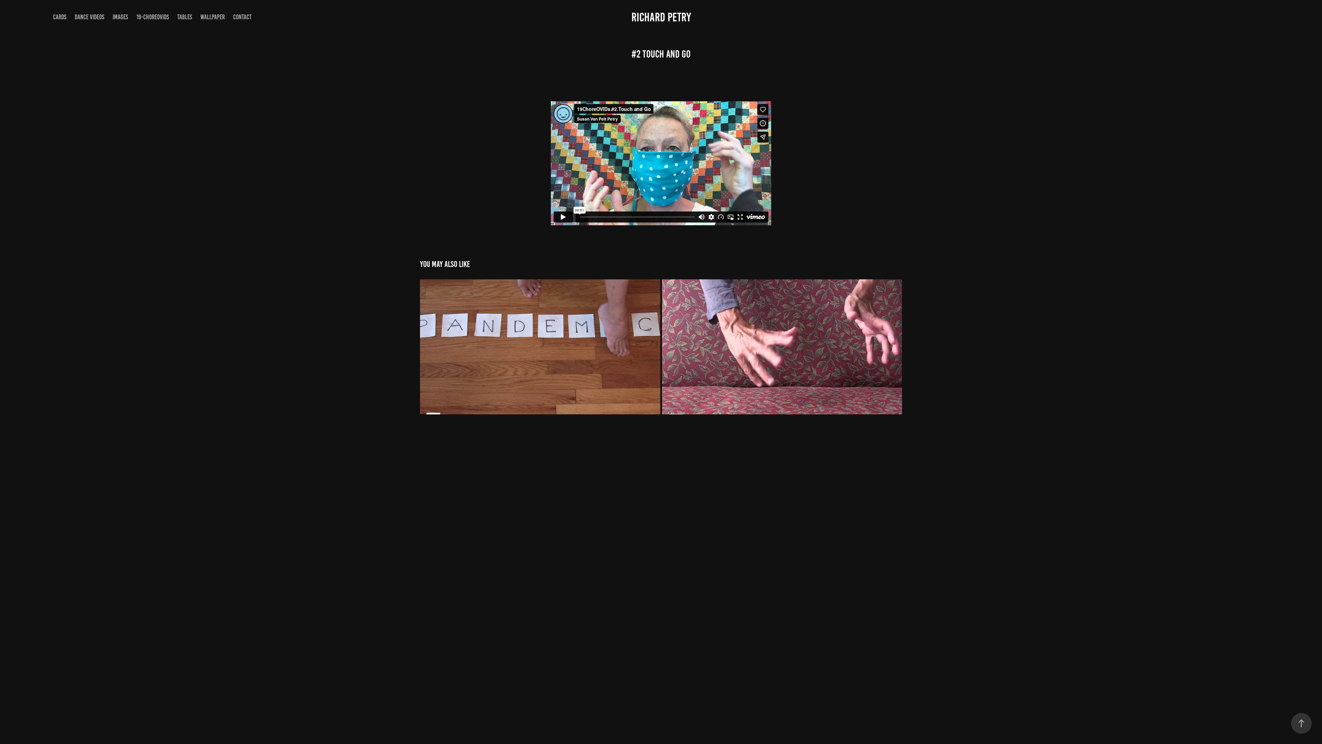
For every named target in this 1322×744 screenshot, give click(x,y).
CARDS (59, 17)
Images (120, 17)
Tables (184, 17)
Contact (242, 17)
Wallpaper (212, 17)
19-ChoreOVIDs (152, 17)
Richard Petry (661, 17)
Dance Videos (89, 17)
